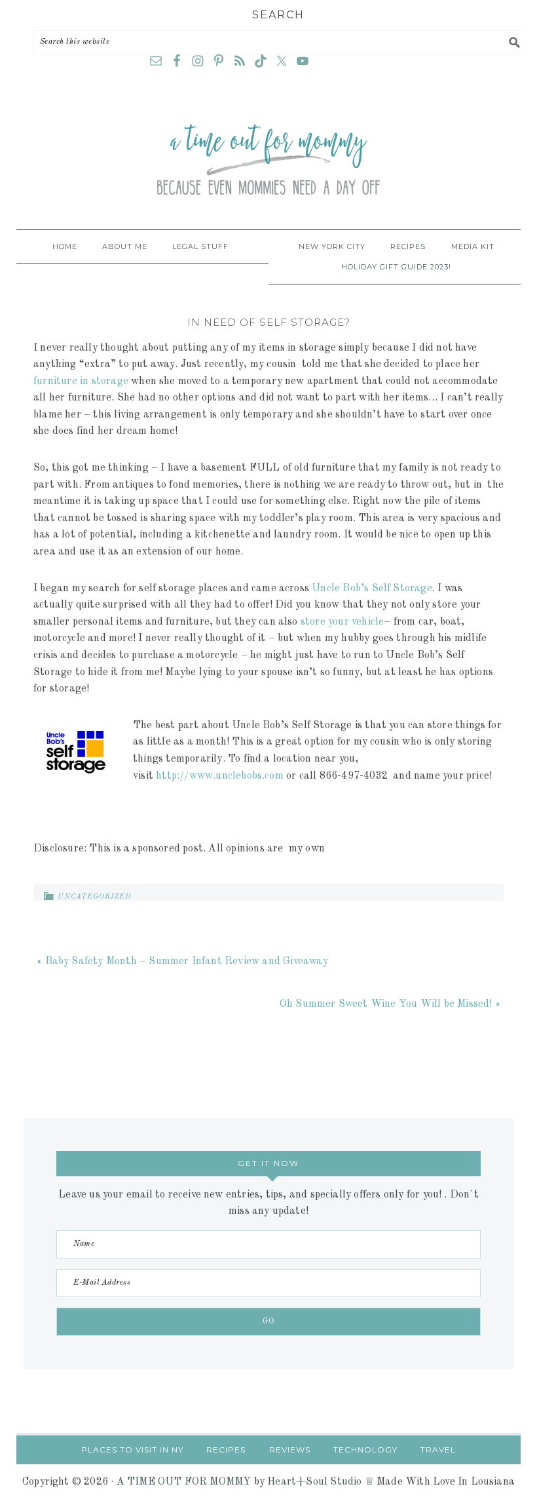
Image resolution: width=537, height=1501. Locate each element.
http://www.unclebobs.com (220, 776)
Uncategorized (94, 897)
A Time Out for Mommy (268, 160)
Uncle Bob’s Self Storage (372, 588)
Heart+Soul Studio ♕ (320, 1482)
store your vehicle (342, 622)
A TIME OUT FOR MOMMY (184, 1482)
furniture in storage (80, 381)
